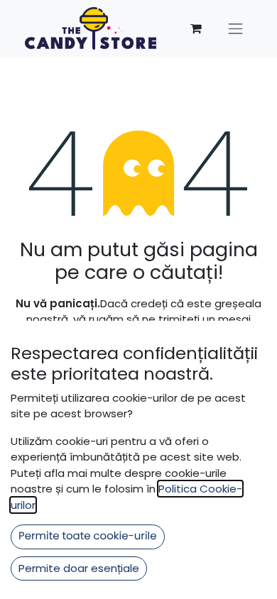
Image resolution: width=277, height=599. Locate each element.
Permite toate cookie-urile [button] (87, 536)
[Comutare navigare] (236, 28)
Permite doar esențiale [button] (78, 568)
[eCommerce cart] (196, 28)
